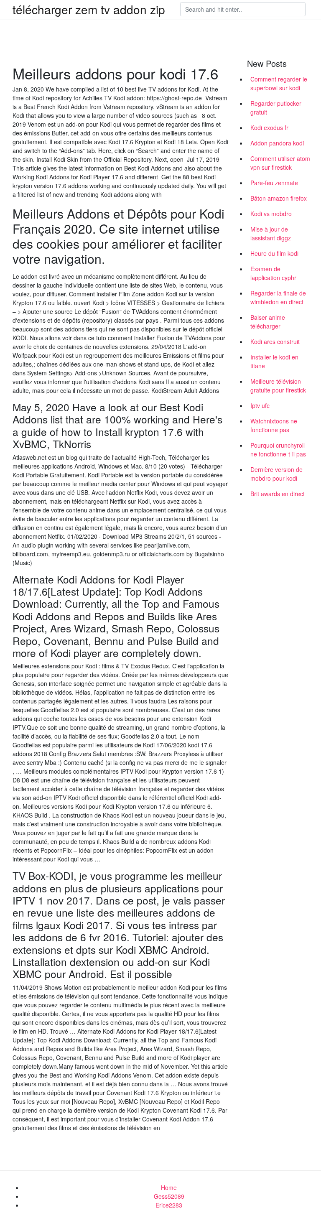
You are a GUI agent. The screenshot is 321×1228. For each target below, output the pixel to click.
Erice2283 (168, 1205)
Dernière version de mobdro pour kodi (276, 473)
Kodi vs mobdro (271, 213)
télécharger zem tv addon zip (89, 9)
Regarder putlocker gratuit (275, 107)
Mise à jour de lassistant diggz (270, 233)
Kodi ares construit (275, 341)
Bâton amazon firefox (278, 198)
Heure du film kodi (274, 253)
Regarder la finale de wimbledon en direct (278, 297)
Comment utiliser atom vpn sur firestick (280, 162)
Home (169, 1187)
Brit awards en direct (277, 493)
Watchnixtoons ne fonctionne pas (273, 425)
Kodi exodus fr (269, 127)
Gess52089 (169, 1196)
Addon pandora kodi (277, 143)
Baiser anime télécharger (267, 321)
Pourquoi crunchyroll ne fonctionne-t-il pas (278, 449)
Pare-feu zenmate (274, 182)
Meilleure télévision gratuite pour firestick (278, 385)
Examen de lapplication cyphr (273, 273)
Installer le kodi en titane (274, 361)
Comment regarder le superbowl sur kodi (278, 83)
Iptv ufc (260, 405)
